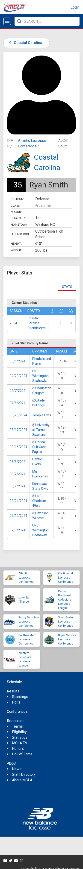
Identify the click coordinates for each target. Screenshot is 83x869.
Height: (16, 243)
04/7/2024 (17, 390)
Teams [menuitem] (17, 726)
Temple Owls (41, 415)
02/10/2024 (18, 515)
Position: (17, 199)
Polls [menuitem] (16, 702)
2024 (13, 323)
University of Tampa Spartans (41, 429)
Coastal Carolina (27, 42)
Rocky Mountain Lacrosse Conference (28, 621)
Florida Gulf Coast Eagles (39, 447)
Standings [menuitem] (20, 697)
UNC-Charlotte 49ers (39, 501)
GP (61, 311)
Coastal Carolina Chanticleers (36, 323)
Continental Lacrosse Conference (65, 577)
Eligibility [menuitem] (19, 732)
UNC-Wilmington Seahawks (40, 376)
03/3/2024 (17, 462)
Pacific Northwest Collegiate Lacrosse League (64, 600)
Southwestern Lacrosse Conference (27, 639)
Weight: (16, 250)
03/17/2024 (18, 430)
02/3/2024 (17, 530)
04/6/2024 (17, 403)
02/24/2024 (18, 501)
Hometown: (19, 224)
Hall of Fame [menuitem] (22, 754)
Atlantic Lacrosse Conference (25, 577)
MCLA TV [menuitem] (19, 743)
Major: (16, 212)
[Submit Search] (19, 21)
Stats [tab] (67, 287)
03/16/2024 (18, 447)
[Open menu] (7, 21)
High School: (20, 234)
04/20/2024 (18, 376)
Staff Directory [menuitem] (24, 774)
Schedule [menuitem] (14, 682)
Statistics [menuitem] (19, 737)
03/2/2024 (17, 474)
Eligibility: (18, 218)
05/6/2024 (17, 361)
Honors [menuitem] (18, 748)
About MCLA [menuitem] (22, 780)
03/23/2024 (18, 415)
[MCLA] (15, 7)
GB (71, 311)
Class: (15, 205)
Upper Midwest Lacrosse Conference (67, 639)
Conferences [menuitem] (17, 711)
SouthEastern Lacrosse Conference (66, 621)
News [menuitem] (16, 769)
